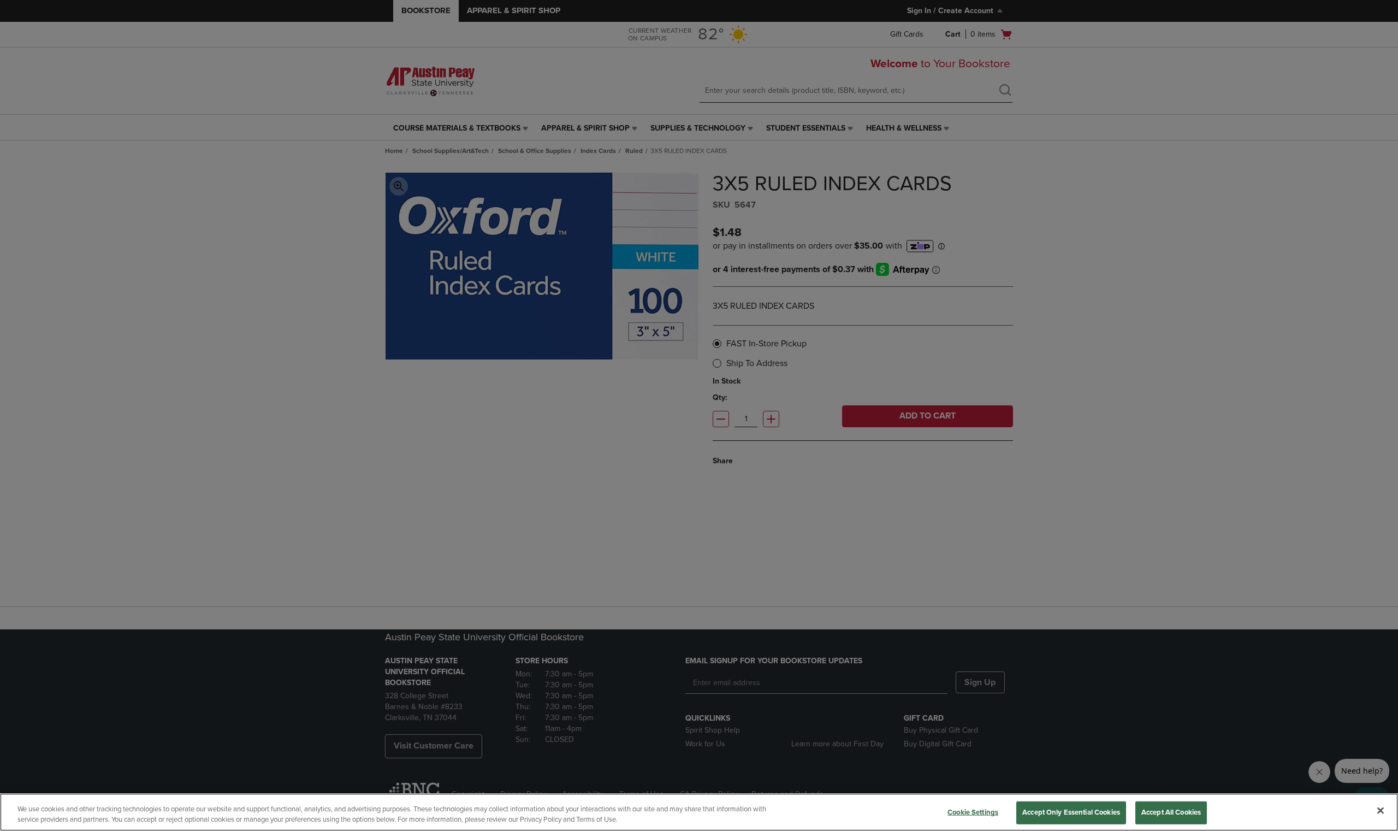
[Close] (1381, 811)
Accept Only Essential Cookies (1071, 812)
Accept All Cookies (1171, 812)
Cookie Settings (972, 812)
